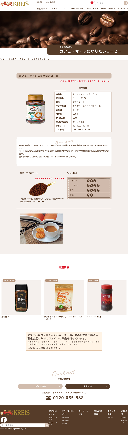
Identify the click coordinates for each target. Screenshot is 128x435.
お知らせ (110, 417)
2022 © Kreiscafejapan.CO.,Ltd (13, 429)
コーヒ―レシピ (77, 8)
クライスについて (58, 8)
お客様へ (124, 417)
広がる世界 (65, 421)
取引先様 (88, 386)
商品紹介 (41, 8)
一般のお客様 (40, 386)
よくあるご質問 (50, 2)
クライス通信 (107, 8)
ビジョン (64, 424)
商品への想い (66, 417)
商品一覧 (52, 415)
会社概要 (39, 2)
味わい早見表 (93, 8)
